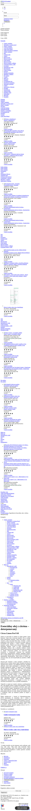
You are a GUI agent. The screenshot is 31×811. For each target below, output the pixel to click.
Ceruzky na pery (14, 594)
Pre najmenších (11, 559)
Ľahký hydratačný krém (12, 715)
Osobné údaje (7, 762)
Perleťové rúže (17, 591)
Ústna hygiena (7, 70)
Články (5, 85)
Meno (5, 763)
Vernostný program (8, 84)
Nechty (9, 578)
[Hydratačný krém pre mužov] (17, 384)
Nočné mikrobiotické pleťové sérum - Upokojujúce (16, 223)
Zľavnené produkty (9, 772)
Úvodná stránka (5, 513)
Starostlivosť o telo (8, 67)
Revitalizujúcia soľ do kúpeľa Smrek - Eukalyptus (16, 368)
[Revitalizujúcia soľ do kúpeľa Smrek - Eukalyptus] (17, 367)
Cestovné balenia (8, 47)
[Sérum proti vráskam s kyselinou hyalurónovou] (17, 195)
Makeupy (12, 571)
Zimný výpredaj (8, 46)
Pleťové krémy (7, 61)
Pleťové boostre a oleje (13, 539)
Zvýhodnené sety (8, 81)
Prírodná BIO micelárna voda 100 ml (13, 132)
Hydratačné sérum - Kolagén (11, 185)
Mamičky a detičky (8, 74)
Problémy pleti (7, 92)
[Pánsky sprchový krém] (17, 408)
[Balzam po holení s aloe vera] (17, 396)
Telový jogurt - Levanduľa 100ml (12, 334)
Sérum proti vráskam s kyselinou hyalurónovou (16, 197)
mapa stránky (7, 782)
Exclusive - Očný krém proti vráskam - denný (15, 276)
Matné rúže (16, 588)
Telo (2, 320)
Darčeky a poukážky (9, 599)
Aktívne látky (7, 91)
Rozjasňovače (13, 567)
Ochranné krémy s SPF (9, 64)
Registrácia (6, 20)
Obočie (9, 577)
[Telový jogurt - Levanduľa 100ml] (17, 332)
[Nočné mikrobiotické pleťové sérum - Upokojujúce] (17, 221)
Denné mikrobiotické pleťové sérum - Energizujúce (17, 210)
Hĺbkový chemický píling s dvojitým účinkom (15, 264)
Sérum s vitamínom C (9, 120)
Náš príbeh (6, 94)
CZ (4, 8)
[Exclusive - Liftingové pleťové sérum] (17, 154)
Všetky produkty (8, 43)
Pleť (5, 53)
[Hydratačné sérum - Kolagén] (17, 183)
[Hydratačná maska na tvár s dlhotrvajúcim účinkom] (17, 250)
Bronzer (12, 574)
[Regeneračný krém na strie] (17, 355)
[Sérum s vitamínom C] (17, 119)
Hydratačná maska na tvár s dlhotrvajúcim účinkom (17, 252)
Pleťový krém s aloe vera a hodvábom (13, 307)
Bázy (11, 576)
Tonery (5, 56)
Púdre (11, 570)
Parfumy (6, 71)
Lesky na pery (13, 592)
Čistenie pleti (7, 54)
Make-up (6, 78)
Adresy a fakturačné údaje (10, 760)
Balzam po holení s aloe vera (11, 397)
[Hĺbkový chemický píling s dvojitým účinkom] (17, 263)
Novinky (9, 528)
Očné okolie (7, 60)
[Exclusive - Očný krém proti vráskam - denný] (17, 274)
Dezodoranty (7, 68)
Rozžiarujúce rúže (17, 590)
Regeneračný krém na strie (10, 357)
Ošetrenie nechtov (14, 580)
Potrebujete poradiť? (9, 605)
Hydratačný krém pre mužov (11, 385)
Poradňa (6, 88)
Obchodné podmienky (9, 777)
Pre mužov (6, 75)
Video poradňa (10, 611)
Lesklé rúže (16, 587)
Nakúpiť (3, 101)
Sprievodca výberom (9, 87)
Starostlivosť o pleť (12, 566)
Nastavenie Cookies (9, 780)
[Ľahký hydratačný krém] (17, 711)
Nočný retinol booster (9, 143)
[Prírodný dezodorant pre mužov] (17, 419)
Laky (11, 581)
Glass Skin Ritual (8, 49)
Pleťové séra (7, 57)
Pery (8, 583)
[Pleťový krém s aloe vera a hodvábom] (17, 296)
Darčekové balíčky (11, 601)
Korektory (12, 573)
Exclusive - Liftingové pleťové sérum (13, 155)
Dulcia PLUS (10, 540)
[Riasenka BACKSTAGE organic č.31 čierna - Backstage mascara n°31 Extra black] (17, 445)
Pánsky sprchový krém (9, 409)
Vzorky (6, 77)
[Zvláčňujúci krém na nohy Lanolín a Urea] (17, 344)
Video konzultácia (11, 606)
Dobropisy (6, 759)
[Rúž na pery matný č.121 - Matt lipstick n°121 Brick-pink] (17, 477)
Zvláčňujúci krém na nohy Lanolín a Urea (14, 345)
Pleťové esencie (8, 59)
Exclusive (6, 66)
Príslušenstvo (10, 597)
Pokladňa (3, 40)
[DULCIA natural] (5, 1)
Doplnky (6, 80)
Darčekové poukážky (9, 82)
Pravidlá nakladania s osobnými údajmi (13, 778)
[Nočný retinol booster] (17, 142)
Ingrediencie (7, 89)
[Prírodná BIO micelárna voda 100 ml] (17, 130)
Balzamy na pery (14, 595)
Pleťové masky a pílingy (10, 63)
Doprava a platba (8, 774)
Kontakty (6, 97)
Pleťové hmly (10, 535)
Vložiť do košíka (8, 129)
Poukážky (6, 764)
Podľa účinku (4, 168)
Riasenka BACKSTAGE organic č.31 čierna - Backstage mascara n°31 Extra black (15, 448)
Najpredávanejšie (11, 529)
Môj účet (6, 95)
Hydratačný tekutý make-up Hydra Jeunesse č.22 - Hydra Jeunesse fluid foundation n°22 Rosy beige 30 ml (17, 465)
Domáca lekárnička (9, 73)
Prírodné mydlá (11, 556)
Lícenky (12, 569)
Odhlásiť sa (3, 767)
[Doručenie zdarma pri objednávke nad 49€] (12, 618)
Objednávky (7, 757)
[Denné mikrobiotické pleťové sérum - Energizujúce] (17, 207)
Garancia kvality (8, 775)
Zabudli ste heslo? (8, 18)
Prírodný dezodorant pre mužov (12, 421)
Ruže (11, 584)
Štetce (11, 598)
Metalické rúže (17, 585)
